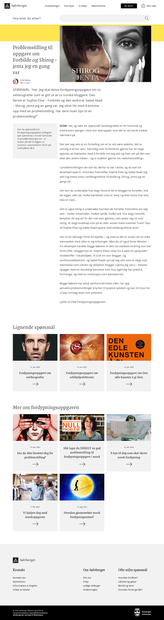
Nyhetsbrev (19, 581)
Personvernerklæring (20, 613)
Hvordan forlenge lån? (130, 589)
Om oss (87, 577)
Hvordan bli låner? (128, 577)
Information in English (25, 585)
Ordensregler (90, 589)
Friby (85, 581)
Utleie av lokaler (21, 589)
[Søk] (147, 18)
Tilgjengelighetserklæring (38, 613)
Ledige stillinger (91, 585)
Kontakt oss (19, 577)
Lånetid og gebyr (127, 581)
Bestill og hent (126, 585)
